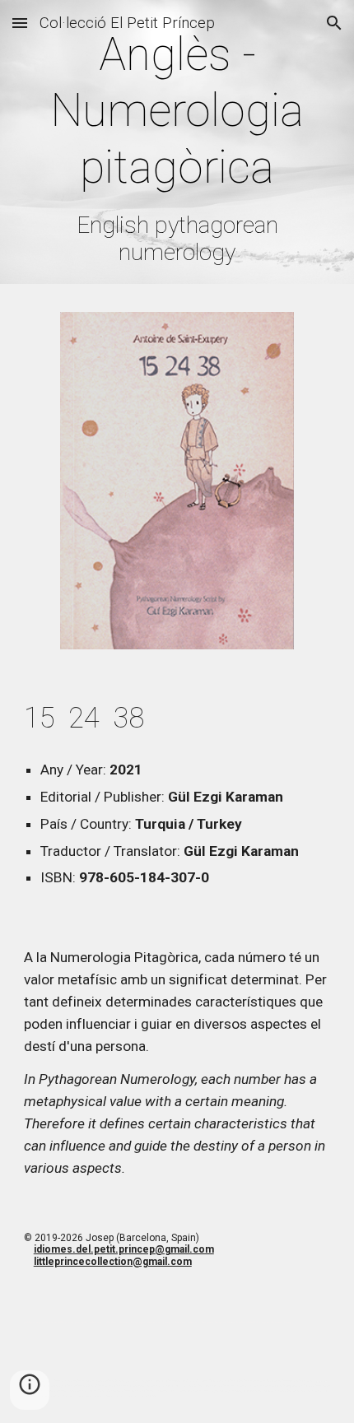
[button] (20, 22)
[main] (177, 146)
